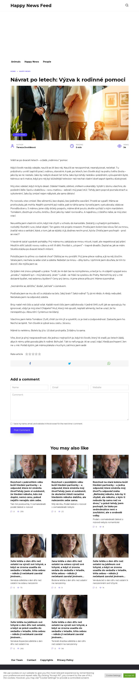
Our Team (17, 660)
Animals (15, 61)
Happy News (32, 61)
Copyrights (46, 660)
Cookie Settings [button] (113, 675)
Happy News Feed (30, 5)
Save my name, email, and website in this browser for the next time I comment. (48, 424)
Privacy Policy (65, 660)
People (47, 61)
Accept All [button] (129, 675)
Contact (31, 660)
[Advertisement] (69, 34)
